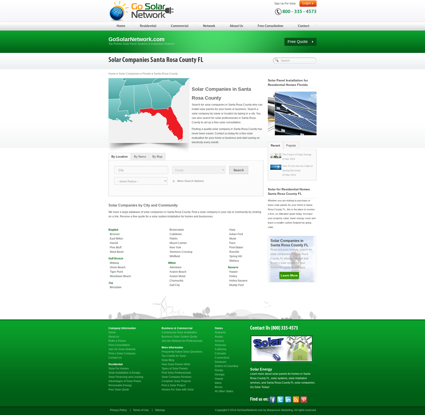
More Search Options (190, 181)
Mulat (232, 238)
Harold (114, 243)
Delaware (220, 361)
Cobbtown (176, 234)
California (220, 349)
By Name (140, 156)
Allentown (176, 267)
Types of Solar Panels (175, 368)
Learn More (289, 275)
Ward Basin (117, 251)
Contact (303, 26)
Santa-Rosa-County (166, 73)
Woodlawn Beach (120, 276)
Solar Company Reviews (176, 376)
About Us (236, 26)
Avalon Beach (178, 271)
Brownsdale (177, 229)
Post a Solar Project (173, 385)
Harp (232, 229)
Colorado (220, 353)
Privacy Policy (118, 410)
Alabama (220, 332)
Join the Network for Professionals (182, 340)
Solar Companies (129, 73)
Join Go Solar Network (121, 349)
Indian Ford (236, 234)
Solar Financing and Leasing (125, 376)
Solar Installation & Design (124, 372)
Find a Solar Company (121, 353)
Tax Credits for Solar (174, 355)
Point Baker (236, 247)
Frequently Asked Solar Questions (182, 351)
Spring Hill (235, 256)
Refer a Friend (117, 340)
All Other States (224, 391)
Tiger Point (116, 271)
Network (209, 26)
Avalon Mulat (177, 276)
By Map (157, 156)
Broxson (115, 234)
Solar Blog (168, 360)
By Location (119, 156)
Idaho (218, 382)
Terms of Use (141, 410)
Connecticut (222, 357)
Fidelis (174, 238)
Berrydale (116, 287)
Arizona (219, 340)
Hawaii (219, 378)
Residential (148, 26)
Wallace (234, 260)
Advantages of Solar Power (124, 381)
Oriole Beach (118, 267)
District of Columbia (226, 366)
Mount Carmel (178, 243)
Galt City (175, 285)
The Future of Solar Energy (296, 154)
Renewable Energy (120, 385)
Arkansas (220, 345)
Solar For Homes (118, 368)
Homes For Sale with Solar (178, 389)
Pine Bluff (115, 247)
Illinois (218, 387)
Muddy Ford (236, 285)
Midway (114, 262)
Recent (275, 145)
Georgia (219, 374)
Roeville (234, 251)
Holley (233, 276)
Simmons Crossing (181, 251)
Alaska (219, 336)
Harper (233, 271)
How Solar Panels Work (176, 364)
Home (121, 26)
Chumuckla (176, 280)
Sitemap (160, 410)
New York (175, 247)
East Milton (116, 238)
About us (113, 336)
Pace (232, 243)
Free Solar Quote (118, 389)
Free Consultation (270, 26)
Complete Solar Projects (176, 381)
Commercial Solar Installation (179, 332)
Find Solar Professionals (176, 372)
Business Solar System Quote (179, 336)
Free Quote (298, 41)
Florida (147, 73)
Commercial (179, 26)
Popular (291, 145)
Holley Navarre (238, 280)
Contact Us (115, 357)
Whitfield (175, 256)
